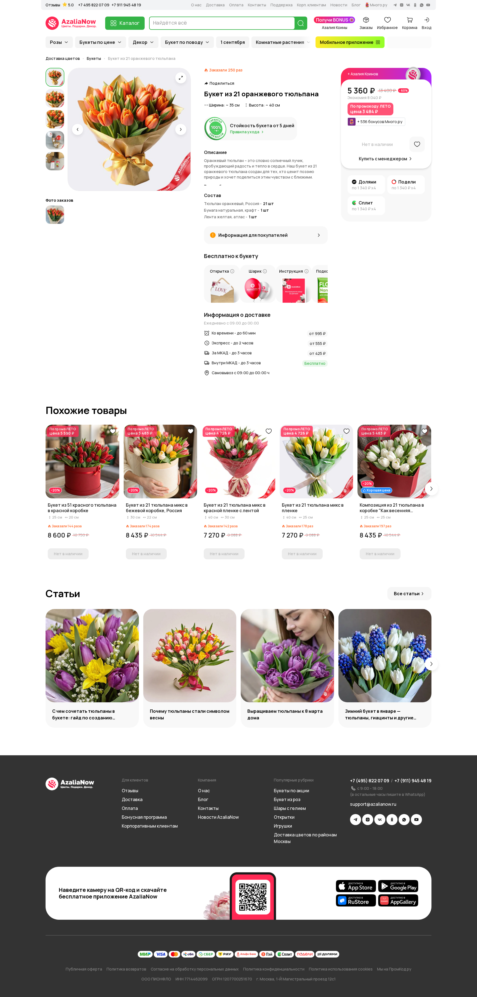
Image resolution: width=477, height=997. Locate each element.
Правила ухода (244, 131)
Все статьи (407, 594)
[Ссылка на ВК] (379, 819)
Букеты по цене (97, 42)
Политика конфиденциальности (273, 969)
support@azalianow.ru (373, 804)
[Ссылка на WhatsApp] (404, 819)
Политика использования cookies (341, 969)
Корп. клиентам (311, 5)
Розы (56, 42)
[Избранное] (417, 144)
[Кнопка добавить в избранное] (112, 431)
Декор (140, 42)
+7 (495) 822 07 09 (369, 781)
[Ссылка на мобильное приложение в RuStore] (356, 900)
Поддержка (282, 5)
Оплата (236, 5)
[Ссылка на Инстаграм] (367, 819)
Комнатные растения (280, 42)
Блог (356, 5)
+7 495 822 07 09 (93, 4)
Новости (338, 5)
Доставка (215, 5)
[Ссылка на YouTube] (416, 819)
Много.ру (378, 5)
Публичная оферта (84, 969)
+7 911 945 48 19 (126, 4)
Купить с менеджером (383, 159)
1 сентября (233, 42)
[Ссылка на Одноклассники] (392, 819)
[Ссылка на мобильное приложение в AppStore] (356, 886)
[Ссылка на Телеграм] (355, 819)
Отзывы (53, 5)
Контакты (257, 5)
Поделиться (222, 83)
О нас (196, 5)
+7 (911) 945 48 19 (412, 781)
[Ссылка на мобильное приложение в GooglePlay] (398, 886)
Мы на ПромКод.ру (394, 969)
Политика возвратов (126, 969)
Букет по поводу (184, 42)
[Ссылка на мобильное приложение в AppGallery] (398, 900)
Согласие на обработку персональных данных (195, 969)
